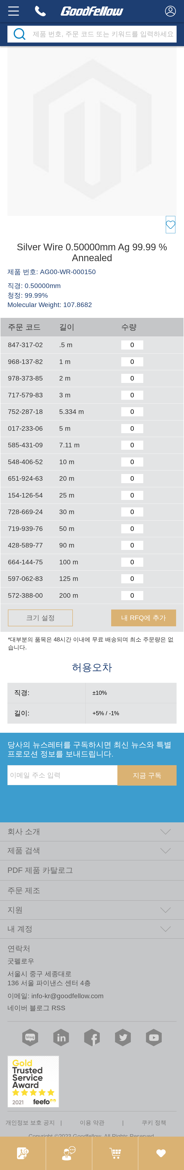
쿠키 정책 (154, 1122)
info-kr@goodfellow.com (67, 996)
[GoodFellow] (92, 11)
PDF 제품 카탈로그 (40, 870)
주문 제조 (23, 890)
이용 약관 (92, 1122)
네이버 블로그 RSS (36, 1008)
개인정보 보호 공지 (30, 1122)
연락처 (18, 948)
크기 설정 (40, 618)
